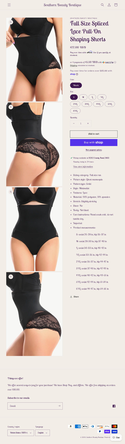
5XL (110, 104)
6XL (75, 110)
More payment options (94, 150)
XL (102, 97)
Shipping (73, 65)
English (40, 432)
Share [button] (76, 296)
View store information (83, 166)
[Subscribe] (59, 406)
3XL (87, 104)
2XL (75, 104)
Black (76, 85)
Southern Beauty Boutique (95, 437)
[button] (9, 5)
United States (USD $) (19, 432)
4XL (98, 104)
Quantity (73, 117)
